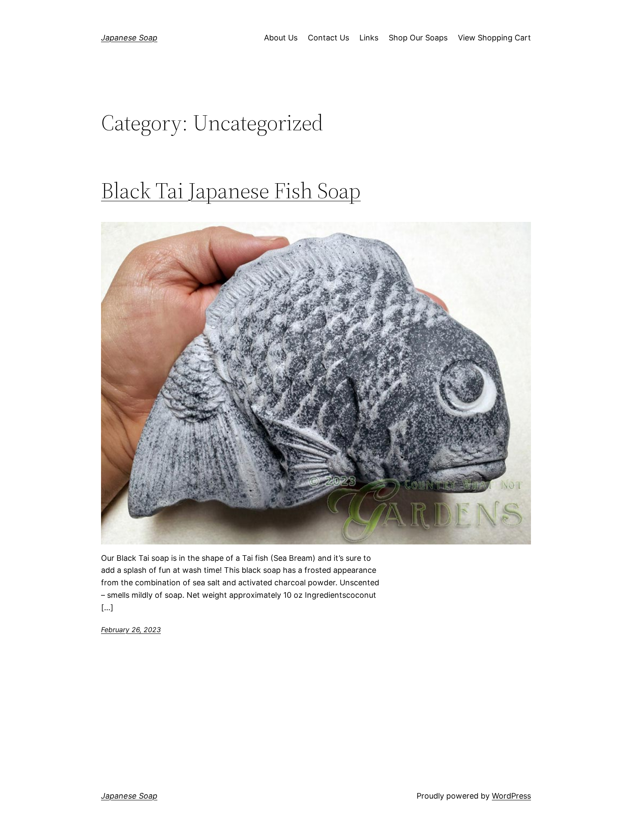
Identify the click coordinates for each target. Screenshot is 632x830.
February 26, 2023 (131, 629)
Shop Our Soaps (418, 37)
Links (368, 37)
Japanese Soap (129, 37)
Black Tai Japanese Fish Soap (231, 190)
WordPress (511, 795)
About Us (281, 37)
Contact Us (328, 37)
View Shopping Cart (494, 37)
